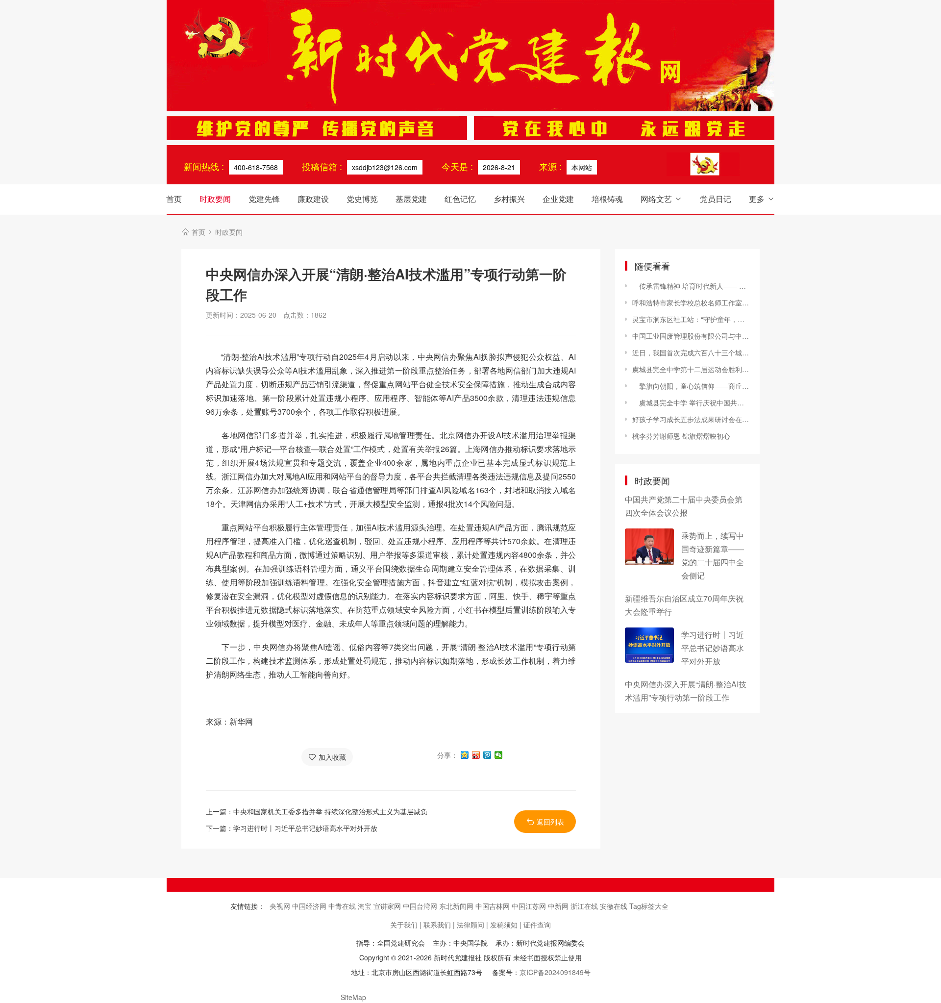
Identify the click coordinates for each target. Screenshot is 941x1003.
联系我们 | (439, 924)
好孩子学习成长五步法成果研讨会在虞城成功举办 (691, 419)
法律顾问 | (472, 924)
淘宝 (365, 906)
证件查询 (537, 924)
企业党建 (558, 198)
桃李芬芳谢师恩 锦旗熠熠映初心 (681, 436)
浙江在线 (585, 906)
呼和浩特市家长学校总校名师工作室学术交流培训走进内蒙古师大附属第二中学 (691, 302)
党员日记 (715, 198)
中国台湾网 (421, 906)
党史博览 (362, 198)
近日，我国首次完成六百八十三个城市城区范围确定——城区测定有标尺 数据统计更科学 (691, 352)
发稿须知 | (505, 924)
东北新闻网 (457, 906)
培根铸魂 (607, 198)
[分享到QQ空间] (465, 755)
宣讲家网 (388, 906)
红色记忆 (460, 198)
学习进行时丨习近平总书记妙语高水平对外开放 (305, 828)
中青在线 (343, 906)
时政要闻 (215, 198)
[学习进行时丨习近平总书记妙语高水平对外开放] (649, 645)
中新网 (559, 906)
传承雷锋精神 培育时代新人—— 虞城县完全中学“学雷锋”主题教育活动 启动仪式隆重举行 (691, 286)
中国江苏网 (530, 906)
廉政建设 (313, 198)
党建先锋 (264, 198)
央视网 (281, 906)
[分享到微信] (499, 755)
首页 (174, 198)
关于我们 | (405, 924)
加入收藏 (332, 757)
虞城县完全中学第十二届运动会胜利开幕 (691, 369)
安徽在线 (614, 906)
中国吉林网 (493, 906)
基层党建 (411, 198)
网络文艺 (656, 198)
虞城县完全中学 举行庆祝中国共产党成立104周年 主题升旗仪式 (691, 402)
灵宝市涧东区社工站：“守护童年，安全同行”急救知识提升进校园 (691, 319)
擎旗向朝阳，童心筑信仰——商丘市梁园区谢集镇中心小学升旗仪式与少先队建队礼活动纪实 (691, 386)
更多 (757, 198)
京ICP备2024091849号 (555, 972)
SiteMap (353, 997)
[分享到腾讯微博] (487, 755)
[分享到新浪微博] (476, 755)
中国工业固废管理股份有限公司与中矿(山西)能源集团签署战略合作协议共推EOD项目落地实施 (691, 336)
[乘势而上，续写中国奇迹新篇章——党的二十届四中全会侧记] (649, 546)
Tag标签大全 (649, 906)
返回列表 (550, 822)
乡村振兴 (509, 198)
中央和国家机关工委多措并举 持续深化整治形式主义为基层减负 (330, 811)
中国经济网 (310, 906)
